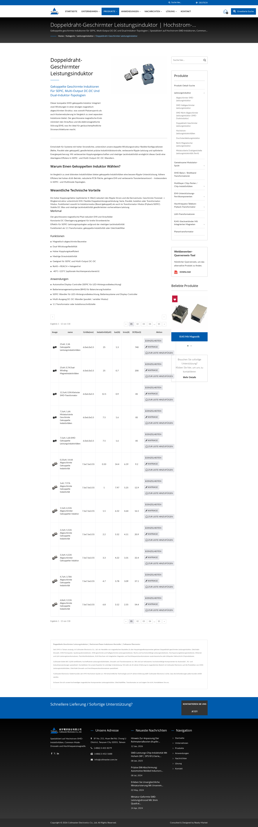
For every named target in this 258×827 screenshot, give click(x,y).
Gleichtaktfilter (120, 682)
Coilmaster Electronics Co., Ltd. (83, 823)
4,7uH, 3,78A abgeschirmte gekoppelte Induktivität (66, 581)
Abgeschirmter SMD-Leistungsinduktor (185, 99)
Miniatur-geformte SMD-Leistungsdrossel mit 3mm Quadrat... (144, 800)
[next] (164, 317)
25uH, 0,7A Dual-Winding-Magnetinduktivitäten (69, 370)
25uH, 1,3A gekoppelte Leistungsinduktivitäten (70, 347)
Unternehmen (89, 11)
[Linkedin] (58, 753)
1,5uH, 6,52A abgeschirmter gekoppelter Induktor (69, 511)
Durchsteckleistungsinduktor (188, 138)
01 (131, 324)
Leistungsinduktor (85, 36)
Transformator (131, 682)
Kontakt (186, 11)
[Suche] (169, 2)
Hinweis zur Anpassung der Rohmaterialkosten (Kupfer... (145, 740)
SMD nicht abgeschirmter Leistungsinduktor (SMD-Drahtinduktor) (187, 115)
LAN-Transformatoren (184, 214)
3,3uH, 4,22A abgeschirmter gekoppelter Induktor (69, 558)
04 (150, 324)
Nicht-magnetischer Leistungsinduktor (184, 144)
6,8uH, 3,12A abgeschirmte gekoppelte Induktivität (66, 604)
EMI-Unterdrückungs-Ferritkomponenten (184, 195)
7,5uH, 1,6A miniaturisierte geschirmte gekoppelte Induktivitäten (66, 417)
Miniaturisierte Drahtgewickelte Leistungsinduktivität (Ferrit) (189, 152)
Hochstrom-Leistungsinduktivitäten (185, 132)
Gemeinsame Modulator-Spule (186, 164)
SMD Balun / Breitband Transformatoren (185, 174)
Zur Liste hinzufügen (160, 353)
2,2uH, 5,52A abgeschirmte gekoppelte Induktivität (66, 534)
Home (61, 36)
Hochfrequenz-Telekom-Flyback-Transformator (185, 205)
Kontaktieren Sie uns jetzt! (194, 708)
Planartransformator (184, 232)
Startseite (71, 11)
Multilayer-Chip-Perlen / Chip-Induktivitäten (185, 184)
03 (144, 324)
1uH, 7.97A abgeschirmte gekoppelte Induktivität (66, 487)
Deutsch (203, 3)
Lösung (170, 11)
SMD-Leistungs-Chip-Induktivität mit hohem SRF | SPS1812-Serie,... (149, 754)
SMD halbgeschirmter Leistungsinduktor (185, 106)
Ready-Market (201, 823)
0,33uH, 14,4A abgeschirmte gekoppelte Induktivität (66, 464)
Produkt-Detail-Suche (184, 86)
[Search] (204, 60)
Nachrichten (153, 11)
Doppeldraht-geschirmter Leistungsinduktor (116, 36)
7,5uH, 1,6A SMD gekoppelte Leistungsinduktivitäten (70, 441)
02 (138, 324)
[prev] (52, 317)
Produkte (110, 11)
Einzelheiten (153, 341)
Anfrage (152, 347)
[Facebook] (51, 753)
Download (185, 272)
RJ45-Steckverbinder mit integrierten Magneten (186, 223)
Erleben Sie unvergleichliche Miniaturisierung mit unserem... (147, 784)
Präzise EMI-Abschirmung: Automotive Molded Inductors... (147, 769)
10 (159, 324)
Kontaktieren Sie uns (161, 682)
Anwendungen (130, 11)
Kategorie (70, 36)
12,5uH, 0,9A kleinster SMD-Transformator (70, 394)
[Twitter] (55, 753)
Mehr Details (189, 377)
